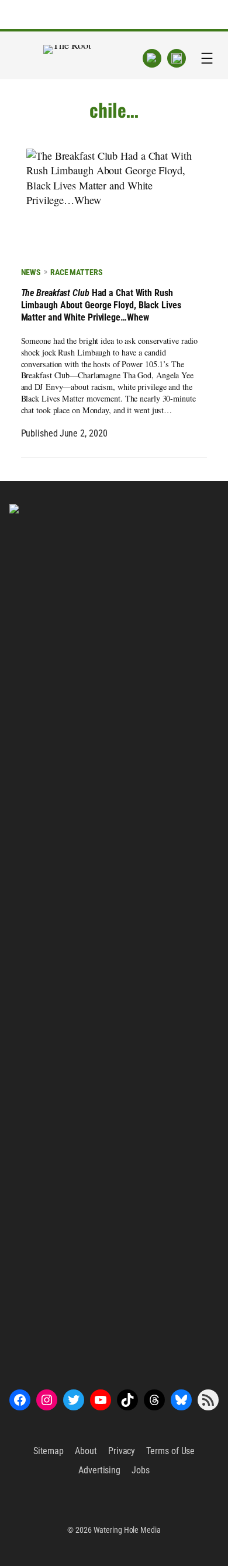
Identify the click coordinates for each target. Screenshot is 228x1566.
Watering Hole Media (127, 1530)
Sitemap (48, 1450)
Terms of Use (170, 1450)
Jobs (141, 1470)
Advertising (99, 1470)
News (31, 272)
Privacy (121, 1450)
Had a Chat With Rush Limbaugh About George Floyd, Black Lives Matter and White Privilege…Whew (101, 305)
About (86, 1450)
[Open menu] (207, 58)
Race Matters (76, 272)
